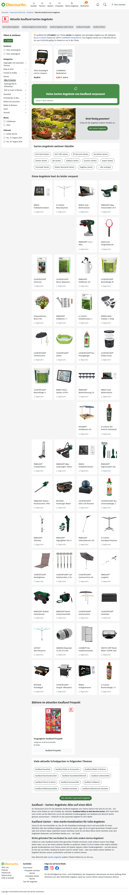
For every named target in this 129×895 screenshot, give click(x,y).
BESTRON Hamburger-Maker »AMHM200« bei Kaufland (63, 502)
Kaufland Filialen (99, 27)
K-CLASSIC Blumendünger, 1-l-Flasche (108, 686)
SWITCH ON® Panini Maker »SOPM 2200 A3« (109, 649)
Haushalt (7, 94)
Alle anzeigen (105, 167)
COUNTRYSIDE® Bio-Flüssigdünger (87, 354)
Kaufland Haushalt (42, 769)
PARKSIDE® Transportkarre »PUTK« (40, 466)
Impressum (6, 873)
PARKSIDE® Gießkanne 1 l (61, 317)
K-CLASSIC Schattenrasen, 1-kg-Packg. (86, 318)
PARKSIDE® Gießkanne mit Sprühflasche (84, 281)
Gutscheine (27, 868)
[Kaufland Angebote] (5, 19)
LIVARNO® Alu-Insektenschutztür (86, 649)
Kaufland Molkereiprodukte (46, 789)
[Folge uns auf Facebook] (57, 868)
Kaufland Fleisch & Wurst (45, 782)
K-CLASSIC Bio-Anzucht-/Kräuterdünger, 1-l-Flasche (109, 428)
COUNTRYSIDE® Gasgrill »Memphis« (64, 686)
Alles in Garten (10, 80)
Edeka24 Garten (72, 161)
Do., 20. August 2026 (14, 142)
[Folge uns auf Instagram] (52, 868)
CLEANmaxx (11, 121)
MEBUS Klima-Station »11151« (62, 391)
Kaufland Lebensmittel (100, 776)
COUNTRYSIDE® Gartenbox (107, 613)
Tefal (8, 125)
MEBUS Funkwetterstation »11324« (86, 466)
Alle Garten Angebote (97, 128)
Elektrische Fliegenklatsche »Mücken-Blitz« (107, 243)
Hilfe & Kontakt (8, 878)
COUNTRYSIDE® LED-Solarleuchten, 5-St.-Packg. (64, 576)
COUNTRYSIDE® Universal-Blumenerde (40, 281)
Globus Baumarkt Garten (64, 167)
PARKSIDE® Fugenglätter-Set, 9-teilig (64, 539)
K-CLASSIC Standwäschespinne (109, 539)
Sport (6, 109)
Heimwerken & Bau (11, 98)
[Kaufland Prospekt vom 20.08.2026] (53, 721)
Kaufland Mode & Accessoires (67, 769)
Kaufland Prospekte (83, 27)
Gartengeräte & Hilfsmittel (10, 85)
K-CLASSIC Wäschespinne (62, 206)
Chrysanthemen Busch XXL (40, 317)
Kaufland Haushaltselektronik (74, 776)
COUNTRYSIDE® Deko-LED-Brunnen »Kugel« (86, 502)
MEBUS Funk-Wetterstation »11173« (106, 391)
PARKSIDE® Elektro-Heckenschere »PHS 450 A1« (42, 502)
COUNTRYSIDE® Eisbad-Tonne (107, 354)
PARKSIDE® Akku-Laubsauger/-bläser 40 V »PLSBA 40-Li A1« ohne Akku (64, 466)
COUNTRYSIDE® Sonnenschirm (40, 354)
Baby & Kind (8, 69)
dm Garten (56, 161)
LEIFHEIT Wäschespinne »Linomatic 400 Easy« (40, 649)
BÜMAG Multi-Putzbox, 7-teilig (107, 317)
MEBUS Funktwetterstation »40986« (41, 207)
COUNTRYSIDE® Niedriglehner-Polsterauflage (40, 576)
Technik (7, 113)
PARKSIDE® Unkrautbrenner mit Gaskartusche (86, 539)
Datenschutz (6, 875)
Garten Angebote (54, 857)
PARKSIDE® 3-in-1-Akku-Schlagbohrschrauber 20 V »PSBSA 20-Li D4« (87, 243)
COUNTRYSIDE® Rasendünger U (40, 391)
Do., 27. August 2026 (14, 138)
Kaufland (90, 845)
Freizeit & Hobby (10, 73)
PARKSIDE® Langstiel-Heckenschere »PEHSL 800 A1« (107, 576)
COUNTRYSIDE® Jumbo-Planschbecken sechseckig (62, 354)
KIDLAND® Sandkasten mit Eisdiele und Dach (86, 428)
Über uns (5, 867)
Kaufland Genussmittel (70, 782)
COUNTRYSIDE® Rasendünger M (107, 280)
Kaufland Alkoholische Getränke (95, 789)
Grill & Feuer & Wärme (13, 90)
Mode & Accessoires (12, 102)
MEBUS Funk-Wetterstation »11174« (84, 207)
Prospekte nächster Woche (32, 872)
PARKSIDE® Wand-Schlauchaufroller (63, 613)
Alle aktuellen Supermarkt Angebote (75, 798)
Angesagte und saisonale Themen (14, 64)
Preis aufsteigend (13, 50)
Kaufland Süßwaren (92, 782)
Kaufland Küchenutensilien (46, 776)
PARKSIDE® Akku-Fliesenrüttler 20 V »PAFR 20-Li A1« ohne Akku (108, 207)
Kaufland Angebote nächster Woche (34, 27)
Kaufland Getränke (69, 789)
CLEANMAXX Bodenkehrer (71, 38)
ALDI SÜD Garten (61, 154)
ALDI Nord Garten (42, 154)
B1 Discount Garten (80, 154)
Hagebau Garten (86, 167)
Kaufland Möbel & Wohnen (95, 769)
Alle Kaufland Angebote (11, 27)
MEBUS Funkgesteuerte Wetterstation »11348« (85, 686)
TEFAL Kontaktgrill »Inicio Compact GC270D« (41, 72)
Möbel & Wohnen (10, 105)
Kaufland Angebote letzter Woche (61, 27)
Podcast (5, 870)
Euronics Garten (90, 161)
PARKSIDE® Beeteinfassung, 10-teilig (87, 391)
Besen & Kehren (40, 38)
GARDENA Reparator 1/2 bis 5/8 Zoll (64, 649)
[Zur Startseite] (15, 4)
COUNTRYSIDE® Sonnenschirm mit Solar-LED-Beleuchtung (86, 576)
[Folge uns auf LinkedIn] (46, 868)
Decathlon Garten (101, 154)
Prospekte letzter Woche (32, 877)
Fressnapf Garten (42, 167)
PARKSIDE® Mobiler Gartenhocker (41, 613)
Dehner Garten (41, 161)
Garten (9, 41)
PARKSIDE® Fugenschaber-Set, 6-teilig (108, 466)
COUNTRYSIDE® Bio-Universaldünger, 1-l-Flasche (109, 502)
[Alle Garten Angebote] (54, 124)
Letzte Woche (11, 134)
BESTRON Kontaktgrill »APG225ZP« (38, 686)
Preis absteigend (13, 54)
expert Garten (107, 161)
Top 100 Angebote (30, 882)
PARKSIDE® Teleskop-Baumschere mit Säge (40, 539)
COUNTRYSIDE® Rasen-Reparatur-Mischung (63, 281)
